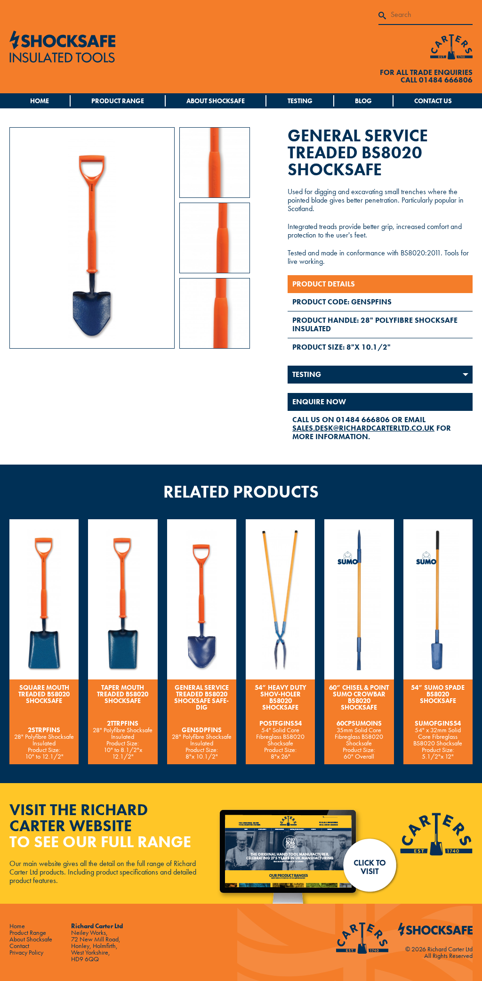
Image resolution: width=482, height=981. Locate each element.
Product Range (117, 101)
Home (39, 101)
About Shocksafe (215, 101)
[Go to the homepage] (125, 47)
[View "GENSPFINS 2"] (214, 237)
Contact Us (433, 101)
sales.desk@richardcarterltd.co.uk (363, 428)
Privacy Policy (26, 952)
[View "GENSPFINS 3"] (214, 312)
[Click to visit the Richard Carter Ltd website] (345, 854)
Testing (300, 101)
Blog (363, 101)
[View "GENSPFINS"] (214, 161)
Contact (19, 945)
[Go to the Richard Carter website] (451, 46)
